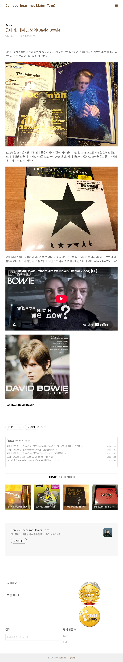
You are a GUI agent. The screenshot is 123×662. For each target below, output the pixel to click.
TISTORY (62, 657)
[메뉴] (116, 5)
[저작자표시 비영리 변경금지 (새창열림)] (42, 427)
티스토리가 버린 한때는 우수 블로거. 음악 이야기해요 (36, 534)
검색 (57, 637)
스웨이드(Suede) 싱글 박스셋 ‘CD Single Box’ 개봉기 (28, 456)
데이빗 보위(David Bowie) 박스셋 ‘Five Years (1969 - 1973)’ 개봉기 (35, 453)
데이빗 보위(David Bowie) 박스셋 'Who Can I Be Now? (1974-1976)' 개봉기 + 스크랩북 (43, 446)
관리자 (72, 657)
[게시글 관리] (20, 427)
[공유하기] (16, 427)
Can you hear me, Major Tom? (30, 5)
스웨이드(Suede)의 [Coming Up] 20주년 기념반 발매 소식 (31, 449)
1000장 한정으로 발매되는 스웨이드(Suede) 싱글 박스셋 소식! (32, 460)
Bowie (11, 440)
